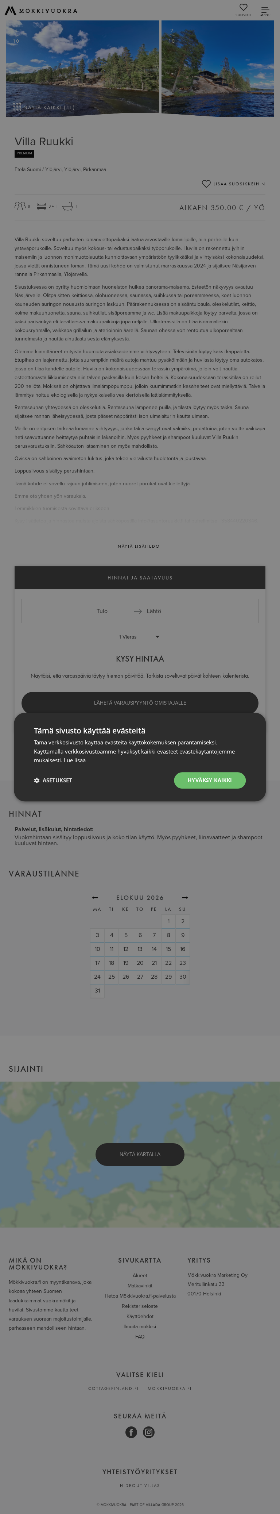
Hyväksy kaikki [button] (210, 780)
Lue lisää (75, 760)
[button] (53, 780)
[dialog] (140, 757)
